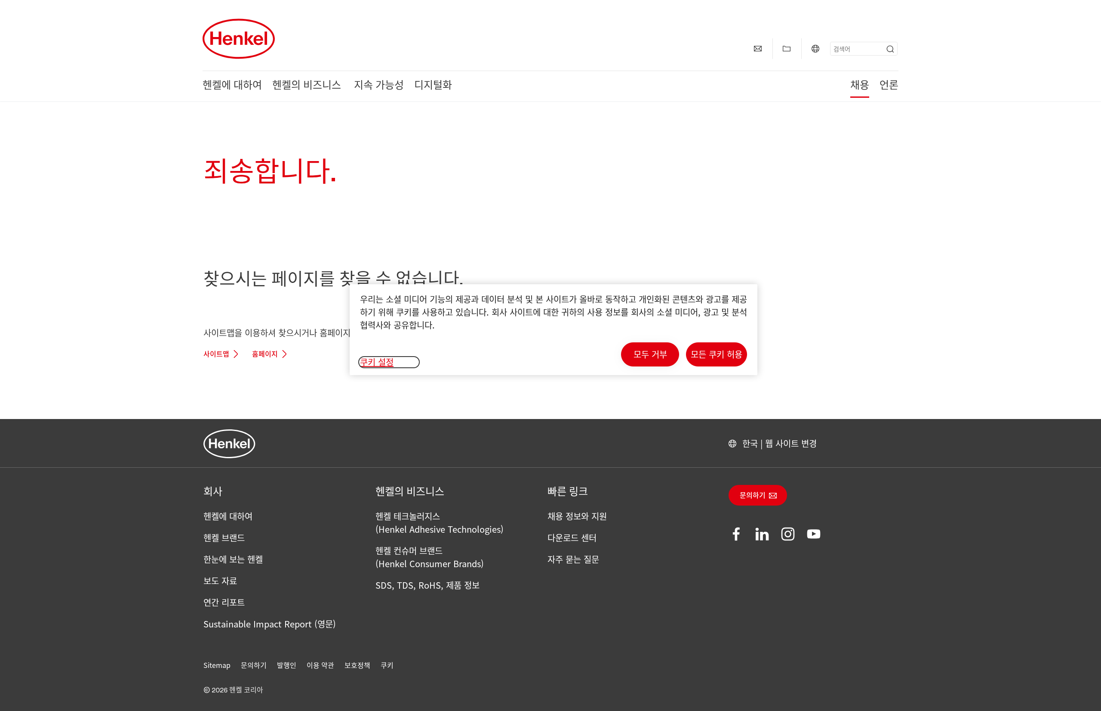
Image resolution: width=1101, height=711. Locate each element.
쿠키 (387, 665)
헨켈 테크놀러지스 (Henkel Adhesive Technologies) (439, 522)
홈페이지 (265, 354)
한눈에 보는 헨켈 (233, 559)
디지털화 (433, 86)
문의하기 (753, 495)
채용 (859, 86)
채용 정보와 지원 (577, 516)
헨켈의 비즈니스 (308, 86)
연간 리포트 (224, 602)
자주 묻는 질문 (573, 559)
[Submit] (890, 49)
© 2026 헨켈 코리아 (233, 690)
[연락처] (757, 48)
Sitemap (217, 665)
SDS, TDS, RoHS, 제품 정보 (427, 585)
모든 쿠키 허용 (716, 354)
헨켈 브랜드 (224, 537)
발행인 (286, 665)
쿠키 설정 (377, 362)
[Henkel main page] (239, 38)
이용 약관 (320, 665)
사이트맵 (216, 354)
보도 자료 (220, 580)
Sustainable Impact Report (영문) (269, 624)
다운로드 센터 (572, 537)
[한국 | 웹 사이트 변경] (815, 48)
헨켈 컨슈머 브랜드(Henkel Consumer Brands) (429, 557)
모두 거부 (650, 354)
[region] (553, 329)
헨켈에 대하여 (232, 86)
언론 (889, 86)
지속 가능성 (379, 86)
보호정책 (357, 665)
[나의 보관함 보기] (786, 48)
